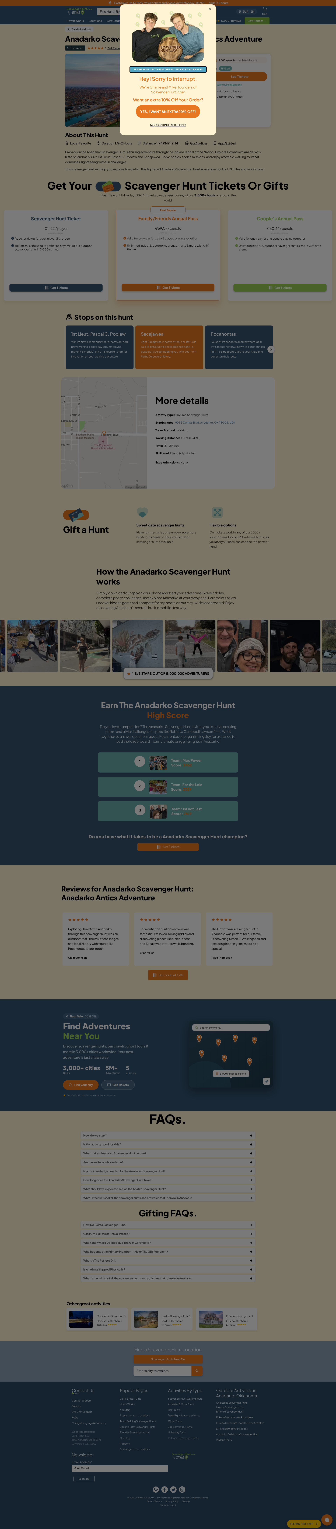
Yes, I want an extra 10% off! (168, 111)
